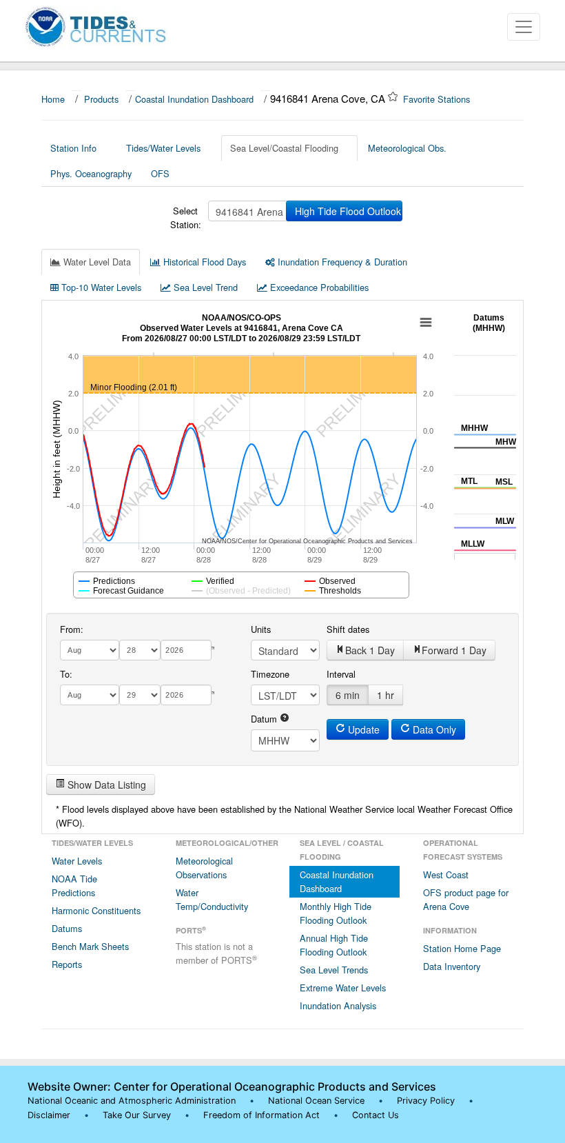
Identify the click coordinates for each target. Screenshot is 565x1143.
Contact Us (375, 1115)
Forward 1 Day (454, 650)
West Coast (446, 874)
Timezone (270, 673)
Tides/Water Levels (163, 147)
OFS (160, 173)
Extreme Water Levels (343, 987)
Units (261, 629)
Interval (341, 673)
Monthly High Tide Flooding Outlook (335, 913)
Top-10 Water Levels (100, 287)
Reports (67, 964)
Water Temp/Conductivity (212, 899)
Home (53, 98)
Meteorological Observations (204, 867)
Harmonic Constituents (96, 910)
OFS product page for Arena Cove (465, 899)
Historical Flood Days (203, 261)
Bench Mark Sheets (90, 946)
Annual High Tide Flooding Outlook (334, 944)
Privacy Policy (426, 1100)
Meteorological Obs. (407, 147)
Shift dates (348, 629)
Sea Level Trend (204, 287)
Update (362, 729)
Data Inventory (451, 966)
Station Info (73, 147)
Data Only (433, 729)
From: (71, 629)
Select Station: (185, 217)
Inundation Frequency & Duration (341, 261)
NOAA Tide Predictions (74, 885)
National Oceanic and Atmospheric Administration (132, 1100)
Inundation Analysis (338, 1005)
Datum (265, 718)
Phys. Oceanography (91, 173)
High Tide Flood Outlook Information (349, 211)
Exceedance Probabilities (318, 287)
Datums (67, 928)
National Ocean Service (316, 1100)
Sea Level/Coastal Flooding (284, 147)
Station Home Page (462, 948)
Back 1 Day (370, 650)
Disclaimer (49, 1115)
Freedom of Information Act (261, 1115)
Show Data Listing (105, 784)
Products (101, 98)
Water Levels (77, 860)
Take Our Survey (138, 1115)
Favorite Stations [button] (438, 98)
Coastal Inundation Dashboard (194, 98)
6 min (348, 695)
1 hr (385, 695)
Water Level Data (96, 261)
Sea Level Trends (334, 969)
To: (66, 673)
